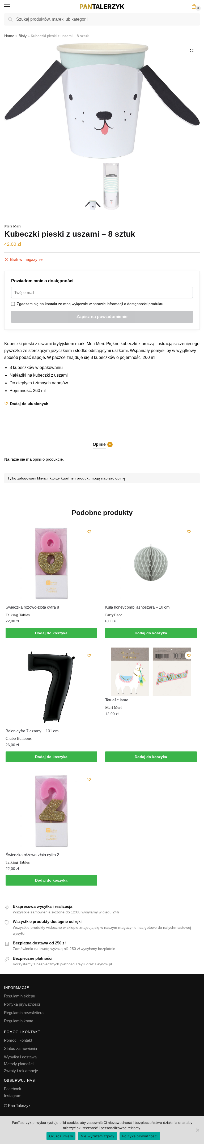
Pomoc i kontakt (18, 1040)
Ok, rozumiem (61, 1136)
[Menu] (12, 7)
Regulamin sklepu (19, 996)
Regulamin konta (18, 1021)
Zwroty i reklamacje (21, 1070)
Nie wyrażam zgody (97, 1136)
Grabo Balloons (19, 738)
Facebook (12, 1088)
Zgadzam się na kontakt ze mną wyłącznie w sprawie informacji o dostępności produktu (89, 304)
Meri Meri (12, 226)
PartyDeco (113, 615)
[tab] (102, 440)
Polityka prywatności (22, 1004)
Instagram (13, 1095)
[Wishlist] (89, 532)
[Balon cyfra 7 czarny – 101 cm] (51, 687)
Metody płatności (18, 1064)
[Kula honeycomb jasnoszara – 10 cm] (151, 563)
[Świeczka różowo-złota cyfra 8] (51, 563)
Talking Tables (18, 615)
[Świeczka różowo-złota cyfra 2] (51, 811)
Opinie (99, 444)
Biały (23, 36)
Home (9, 36)
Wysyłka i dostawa (20, 1057)
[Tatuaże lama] (151, 672)
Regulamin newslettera (24, 1012)
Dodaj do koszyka (51, 633)
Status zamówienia (20, 1048)
